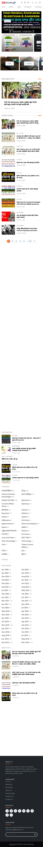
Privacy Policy (10, 793)
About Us (8, 790)
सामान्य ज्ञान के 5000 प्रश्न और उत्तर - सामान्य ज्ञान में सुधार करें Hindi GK (18, 26)
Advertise (8, 784)
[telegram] (7, 811)
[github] (11, 815)
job (17, 133)
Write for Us (9, 796)
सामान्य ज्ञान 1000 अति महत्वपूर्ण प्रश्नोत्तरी (28, 162)
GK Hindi (7, 21)
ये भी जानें (21, 133)
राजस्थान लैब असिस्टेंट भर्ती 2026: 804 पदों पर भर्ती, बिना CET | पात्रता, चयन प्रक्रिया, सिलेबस (28, 138)
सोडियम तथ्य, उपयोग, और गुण (10, 459)
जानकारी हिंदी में (8, 40)
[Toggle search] (36, 2)
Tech (9, 63)
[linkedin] (15, 811)
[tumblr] (11, 811)
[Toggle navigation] (39, 2)
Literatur (11, 7)
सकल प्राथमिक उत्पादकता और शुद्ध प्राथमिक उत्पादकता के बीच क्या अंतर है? (15, 45)
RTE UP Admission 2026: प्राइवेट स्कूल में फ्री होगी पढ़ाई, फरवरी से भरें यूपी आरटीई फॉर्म (20, 103)
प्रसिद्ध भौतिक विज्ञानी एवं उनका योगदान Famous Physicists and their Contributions (27, 230)
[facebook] (21, 2)
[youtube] (28, 2)
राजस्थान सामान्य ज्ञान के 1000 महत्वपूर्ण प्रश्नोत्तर (25, 478)
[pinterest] (19, 811)
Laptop (19, 7)
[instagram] (25, 2)
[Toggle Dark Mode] (32, 2)
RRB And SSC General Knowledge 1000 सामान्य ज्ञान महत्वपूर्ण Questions (28, 203)
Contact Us (9, 799)
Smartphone (27, 7)
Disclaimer (9, 787)
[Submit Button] (35, 834)
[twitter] (32, 811)
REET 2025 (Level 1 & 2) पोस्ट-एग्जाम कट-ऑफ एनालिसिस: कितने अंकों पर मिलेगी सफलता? (28, 151)
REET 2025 (20, 146)
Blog (38, 42)
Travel (3, 7)
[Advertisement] (21, 337)
